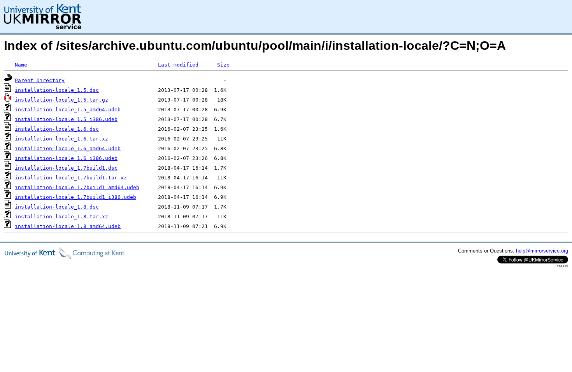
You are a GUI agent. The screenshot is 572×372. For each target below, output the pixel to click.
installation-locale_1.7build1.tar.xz (71, 178)
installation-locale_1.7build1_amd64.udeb (77, 187)
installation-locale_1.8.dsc (57, 207)
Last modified (178, 65)
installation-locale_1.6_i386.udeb (66, 158)
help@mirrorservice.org (542, 251)
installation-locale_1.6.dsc (57, 129)
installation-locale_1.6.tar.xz (61, 139)
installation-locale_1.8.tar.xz (61, 216)
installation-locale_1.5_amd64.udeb (68, 109)
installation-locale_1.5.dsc (57, 90)
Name (21, 65)
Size (223, 65)
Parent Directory (40, 80)
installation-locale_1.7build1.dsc (66, 168)
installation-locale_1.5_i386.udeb (66, 119)
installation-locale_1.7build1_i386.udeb (75, 197)
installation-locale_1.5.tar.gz (61, 100)
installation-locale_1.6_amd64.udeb (68, 148)
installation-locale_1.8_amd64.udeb (68, 226)
